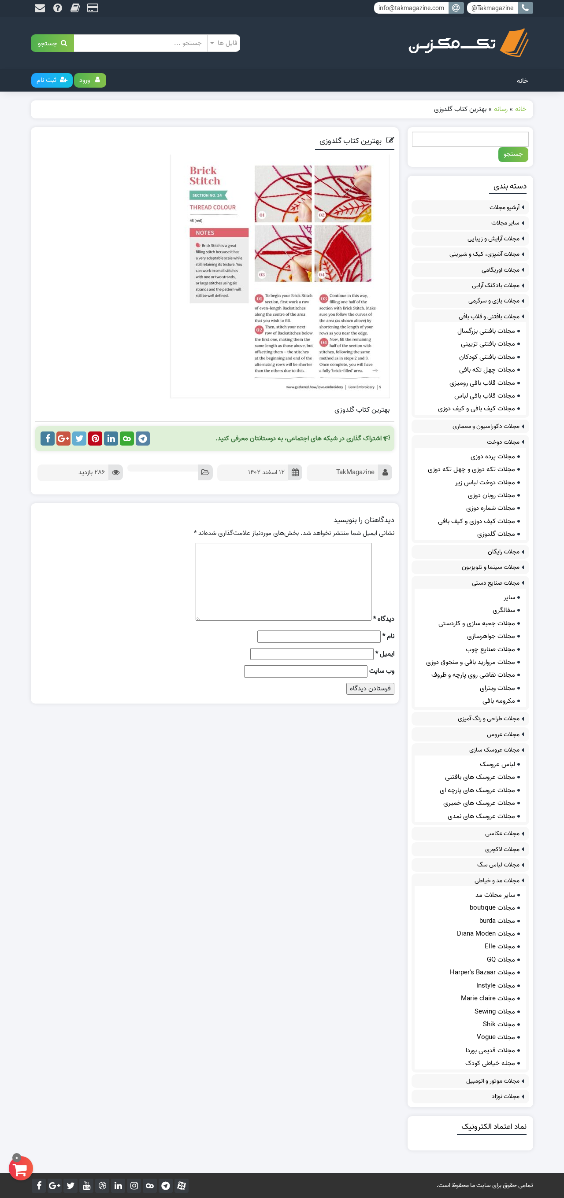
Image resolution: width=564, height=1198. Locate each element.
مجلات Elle (500, 946)
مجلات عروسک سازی (494, 750)
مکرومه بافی (498, 701)
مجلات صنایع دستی (495, 583)
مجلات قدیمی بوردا (490, 1050)
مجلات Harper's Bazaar (482, 972)
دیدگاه (383, 619)
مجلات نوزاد (505, 1096)
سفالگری (504, 610)
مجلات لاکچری (502, 849)
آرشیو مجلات (504, 208)
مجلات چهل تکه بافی (487, 370)
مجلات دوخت (503, 442)
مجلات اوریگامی (500, 270)
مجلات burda (497, 921)
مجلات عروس (503, 735)
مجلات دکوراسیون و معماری (486, 426)
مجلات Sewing (495, 1011)
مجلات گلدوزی (496, 534)
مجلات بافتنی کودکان (487, 357)
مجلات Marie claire (488, 998)
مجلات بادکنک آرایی (495, 285)
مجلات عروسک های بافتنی (480, 777)
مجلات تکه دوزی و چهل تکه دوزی (471, 469)
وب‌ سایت (381, 671)
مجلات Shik (499, 1024)
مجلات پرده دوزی (493, 456)
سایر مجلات (505, 223)
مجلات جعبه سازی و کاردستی (476, 623)
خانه (522, 81)
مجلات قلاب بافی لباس (484, 396)
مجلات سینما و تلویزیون (490, 567)
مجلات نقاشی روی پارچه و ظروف (473, 675)
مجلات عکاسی (502, 834)
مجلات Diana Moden (486, 934)
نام (388, 636)
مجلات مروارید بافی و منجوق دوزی (470, 662)
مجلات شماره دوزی (490, 508)
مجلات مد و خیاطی (497, 881)
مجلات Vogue (496, 1037)
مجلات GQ (501, 960)
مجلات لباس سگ (498, 865)
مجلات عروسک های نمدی (481, 816)
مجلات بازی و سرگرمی (493, 301)
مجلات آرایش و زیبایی (493, 239)
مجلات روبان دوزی (491, 495)
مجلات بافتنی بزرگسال (486, 331)
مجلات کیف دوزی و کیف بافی (476, 521)
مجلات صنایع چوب (490, 649)
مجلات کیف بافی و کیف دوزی (476, 408)
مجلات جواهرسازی (491, 636)
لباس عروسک (497, 764)
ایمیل (384, 654)
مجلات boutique (492, 908)
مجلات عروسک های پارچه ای (477, 790)
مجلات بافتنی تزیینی (488, 344)
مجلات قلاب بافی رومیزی (482, 383)
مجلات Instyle (495, 986)
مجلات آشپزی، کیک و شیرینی (484, 254)
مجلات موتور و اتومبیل (492, 1081)
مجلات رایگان (503, 552)
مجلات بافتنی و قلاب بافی (489, 317)
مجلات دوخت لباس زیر (485, 482)
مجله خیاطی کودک (490, 1063)
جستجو (49, 43)
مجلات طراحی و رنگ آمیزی (488, 719)
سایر (509, 597)
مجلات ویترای (497, 688)
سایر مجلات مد (495, 895)
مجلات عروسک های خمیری (479, 803)
